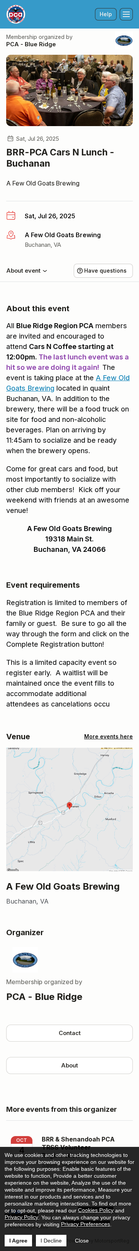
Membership (21, 37)
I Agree (18, 1241)
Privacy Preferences (85, 1224)
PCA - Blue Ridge (31, 44)
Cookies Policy (96, 1210)
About (69, 1065)
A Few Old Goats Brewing (43, 183)
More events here (108, 736)
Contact (70, 1033)
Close (82, 1241)
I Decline (51, 1241)
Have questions (105, 270)
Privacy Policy (21, 1217)
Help (106, 14)
